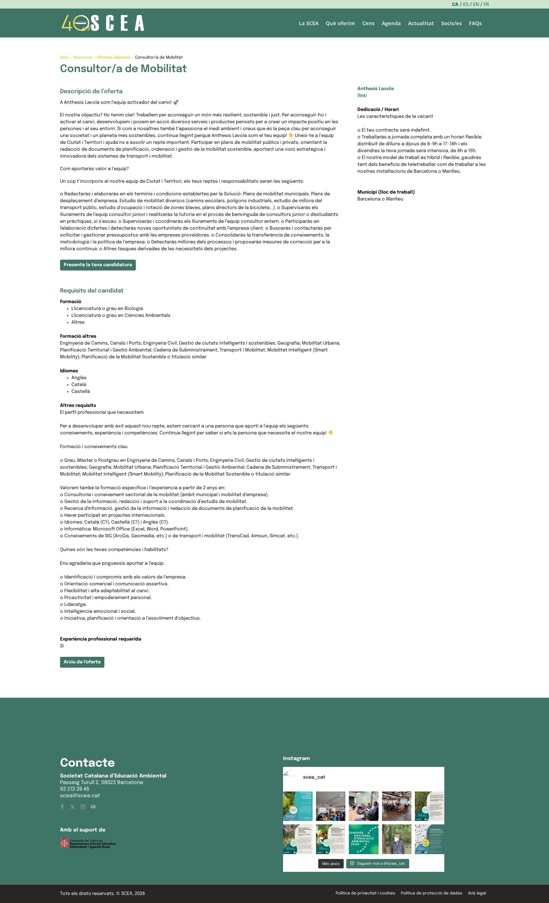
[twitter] (72, 806)
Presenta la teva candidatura (98, 264)
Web (362, 95)
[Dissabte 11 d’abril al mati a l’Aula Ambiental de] (330, 806)
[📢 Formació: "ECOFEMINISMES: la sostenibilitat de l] (429, 839)
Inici (64, 57)
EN (476, 4)
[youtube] (93, 806)
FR (486, 4)
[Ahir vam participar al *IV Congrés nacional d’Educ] (363, 806)
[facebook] (62, 806)
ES (465, 4)
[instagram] (83, 806)
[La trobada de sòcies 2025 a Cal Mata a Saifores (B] (396, 806)
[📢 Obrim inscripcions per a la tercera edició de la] (298, 806)
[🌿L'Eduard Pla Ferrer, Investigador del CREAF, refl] (396, 839)
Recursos (82, 57)
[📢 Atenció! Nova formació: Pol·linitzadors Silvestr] (330, 839)
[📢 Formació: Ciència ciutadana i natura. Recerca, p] (298, 839)
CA (455, 4)
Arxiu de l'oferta (82, 662)
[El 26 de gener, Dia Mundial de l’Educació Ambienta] (363, 839)
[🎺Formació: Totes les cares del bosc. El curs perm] (429, 806)
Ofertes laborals (113, 57)
